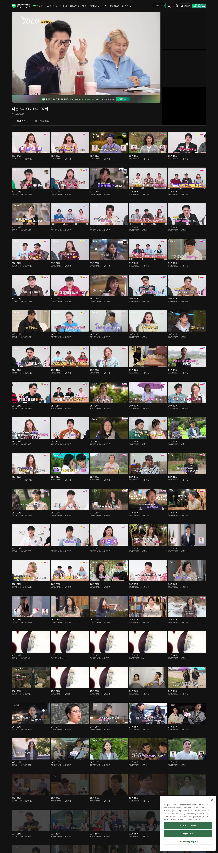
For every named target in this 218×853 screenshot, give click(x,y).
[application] (86, 53)
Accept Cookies (187, 825)
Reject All (188, 833)
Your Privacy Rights (188, 841)
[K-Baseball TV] (160, 5)
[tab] (21, 121)
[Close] (212, 800)
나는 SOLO (20, 108)
